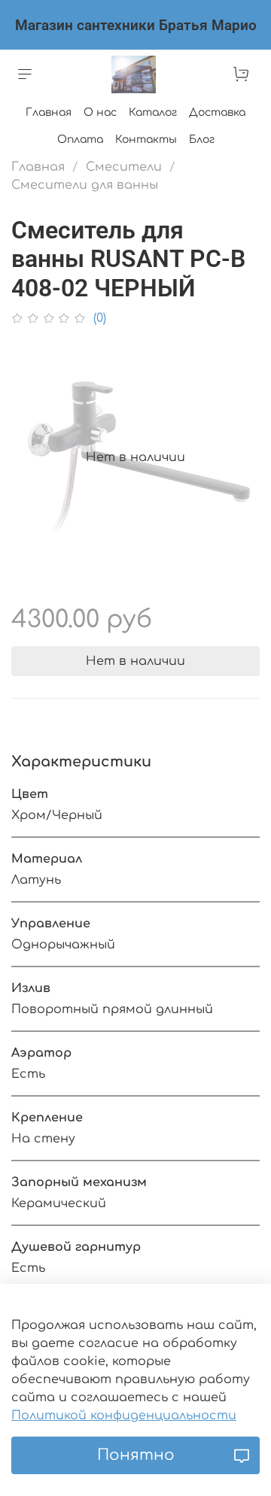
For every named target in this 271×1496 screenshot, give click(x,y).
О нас (100, 112)
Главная (49, 112)
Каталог (153, 112)
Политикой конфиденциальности (123, 1415)
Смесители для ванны (84, 185)
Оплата (80, 139)
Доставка (217, 112)
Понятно (136, 1455)
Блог (202, 139)
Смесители (124, 167)
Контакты (146, 139)
